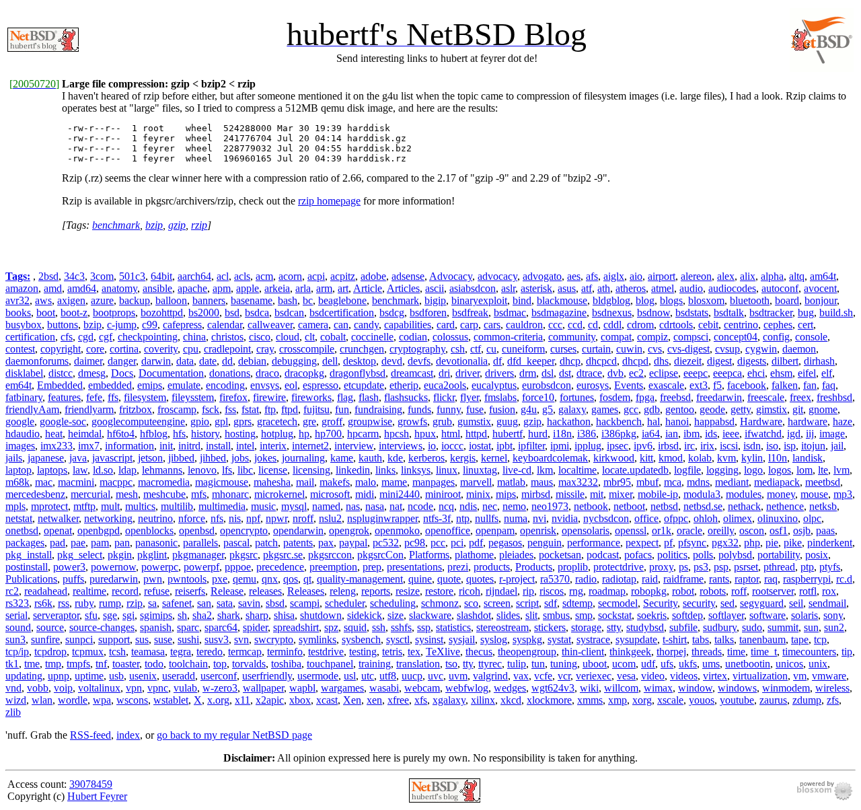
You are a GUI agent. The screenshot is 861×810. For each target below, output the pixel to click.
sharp (257, 615)
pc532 (386, 542)
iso (772, 445)
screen (497, 603)
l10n (777, 458)
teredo (209, 651)
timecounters (809, 651)
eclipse (663, 373)
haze (842, 421)
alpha (772, 276)
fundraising (378, 409)
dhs (661, 361)
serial (16, 615)
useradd (178, 676)
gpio (199, 421)
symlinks (317, 639)
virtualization (760, 676)
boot (45, 312)
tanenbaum (762, 639)
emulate (183, 385)
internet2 (310, 445)
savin (249, 603)
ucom (624, 663)
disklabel (24, 373)
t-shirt (675, 639)
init (166, 445)
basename (251, 300)
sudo (752, 627)
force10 (538, 397)
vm (800, 676)
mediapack (777, 482)
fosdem (614, 397)
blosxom (706, 300)
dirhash (819, 361)
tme (32, 663)
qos (290, 579)
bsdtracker (770, 312)
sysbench (361, 639)
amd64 (81, 288)
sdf (550, 603)
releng (343, 591)
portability (778, 554)
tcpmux (88, 651)
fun (342, 409)
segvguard (762, 603)
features (64, 397)
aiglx (613, 276)
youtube (737, 700)
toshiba (286, 663)
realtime (89, 591)
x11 (242, 700)
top (220, 663)
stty (614, 627)
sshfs (401, 627)
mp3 (842, 494)
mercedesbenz (35, 494)
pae (78, 542)
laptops (52, 470)
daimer (88, 361)
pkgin (120, 554)
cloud (287, 336)
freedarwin (719, 397)
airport (661, 276)
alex (726, 276)
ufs (667, 663)
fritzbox (135, 409)
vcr (564, 676)
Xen (352, 700)
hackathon (569, 421)
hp (304, 433)
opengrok (349, 530)
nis (235, 518)
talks (724, 639)
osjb (802, 530)
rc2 (12, 591)
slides (508, 615)
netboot (629, 506)
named (326, 506)
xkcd (510, 700)
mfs (199, 494)
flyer (469, 397)
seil (796, 603)
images (20, 445)
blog (645, 300)
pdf (476, 542)
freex (800, 397)
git (797, 409)
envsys (264, 385)
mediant (732, 482)
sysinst (429, 639)
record (125, 591)
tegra (180, 651)
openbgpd (98, 530)
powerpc (159, 567)
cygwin (761, 349)
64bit (161, 276)
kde (395, 458)
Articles (403, 288)
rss (63, 603)
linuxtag (480, 470)
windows (737, 688)
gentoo (679, 409)
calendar (224, 324)
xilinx (483, 700)
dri (444, 373)
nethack (744, 506)
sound (18, 627)
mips (506, 494)
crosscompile (306, 349)
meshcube (164, 494)
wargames (342, 688)
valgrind (490, 676)
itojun (813, 445)
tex (414, 651)
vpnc (157, 688)
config (776, 336)
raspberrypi (807, 579)
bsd (232, 312)
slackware (430, 615)
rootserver (773, 591)
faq (828, 385)
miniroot (443, 494)
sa (152, 603)
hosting (240, 433)
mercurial (90, 494)
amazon (21, 288)
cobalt (333, 336)
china (194, 336)
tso (451, 663)
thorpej (671, 651)
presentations (414, 567)
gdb (652, 409)
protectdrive (618, 567)
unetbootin (747, 663)
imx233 (56, 445)
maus (542, 482)
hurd (538, 433)
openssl (630, 530)
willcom (621, 688)
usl (350, 676)
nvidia (565, 518)
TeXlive (443, 651)
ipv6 (643, 445)
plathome (474, 554)
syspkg (527, 639)
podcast (603, 554)
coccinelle (372, 336)
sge (110, 615)
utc (367, 676)
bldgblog (611, 300)
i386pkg (618, 433)
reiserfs (190, 591)
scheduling (393, 603)
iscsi (729, 445)
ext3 (698, 385)
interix (273, 445)
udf (648, 663)
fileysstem (193, 397)
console (811, 336)
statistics (453, 627)
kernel (494, 458)
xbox (300, 700)
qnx (270, 579)
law (80, 470)
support (114, 639)
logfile (687, 470)
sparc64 (220, 627)
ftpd (289, 409)
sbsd (275, 603)
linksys (415, 470)
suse (163, 639)
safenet (177, 603)
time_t (764, 651)
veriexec (593, 676)
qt (307, 579)
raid (650, 579)
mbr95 (617, 482)
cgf (105, 336)
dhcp (570, 361)
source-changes (102, 627)
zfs (833, 700)
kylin (752, 458)
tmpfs (78, 663)
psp (721, 567)
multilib (177, 506)
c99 (149, 324)
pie (771, 542)
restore (439, 591)
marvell (476, 482)
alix (747, 276)
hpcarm (363, 433)
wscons (132, 700)
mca (672, 482)
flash (369, 397)
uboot (595, 663)
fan (810, 385)
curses (563, 349)
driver (467, 373)
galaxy (572, 409)
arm (324, 288)
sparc (188, 627)
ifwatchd (763, 433)
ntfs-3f (437, 518)
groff (332, 421)
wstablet (170, 700)
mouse (814, 494)
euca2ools (445, 385)
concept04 (735, 336)
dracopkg (304, 373)
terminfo (285, 651)
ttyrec (490, 663)
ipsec (617, 445)
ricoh (469, 591)
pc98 (414, 542)
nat (395, 506)
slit (531, 615)
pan (122, 542)
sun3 (15, 639)
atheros (630, 288)
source (50, 627)
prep (372, 567)
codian (413, 336)
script (527, 603)
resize (408, 591)
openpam (495, 530)
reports (375, 591)
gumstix (474, 421)
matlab (511, 482)
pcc (437, 542)
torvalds (249, 663)
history (205, 433)
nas (353, 506)
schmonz (440, 603)
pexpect (642, 542)
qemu (244, 579)
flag (345, 397)
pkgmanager (198, 554)
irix (707, 445)
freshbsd (834, 397)
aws (43, 300)
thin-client (583, 651)
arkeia (277, 288)
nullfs (486, 518)
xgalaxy (449, 700)
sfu (91, 615)
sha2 (202, 615)
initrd (189, 445)
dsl (547, 373)
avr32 (17, 300)
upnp (58, 676)
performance (593, 542)
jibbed (181, 458)
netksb (823, 506)
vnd (13, 688)
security (699, 603)
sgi (128, 615)
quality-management (360, 579)
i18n (562, 433)
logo (753, 470)
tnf (101, 663)
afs (592, 276)
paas (825, 530)
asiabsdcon (472, 288)
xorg (642, 700)
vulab (185, 688)
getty (741, 409)
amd (53, 288)
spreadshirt (296, 627)
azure (102, 300)
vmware (829, 676)
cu (491, 349)
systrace (593, 639)
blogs (671, 300)
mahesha (272, 482)
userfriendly (267, 676)
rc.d (844, 579)
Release (227, 591)
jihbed (213, 458)
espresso (320, 385)
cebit (708, 324)
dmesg (92, 373)
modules (743, 494)
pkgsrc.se (283, 554)
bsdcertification (341, 312)
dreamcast (412, 373)
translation (418, 663)
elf (826, 373)
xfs (420, 700)
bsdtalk (729, 312)
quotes (480, 579)
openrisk (538, 530)
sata (225, 603)
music (263, 506)
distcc (60, 373)
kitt (646, 458)
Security (660, 603)
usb (116, 676)
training (375, 663)
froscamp (176, 409)
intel (245, 445)
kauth (370, 458)
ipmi (559, 445)
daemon (799, 349)
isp (790, 445)
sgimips (156, 615)
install (218, 445)
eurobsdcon (546, 385)
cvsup (727, 349)
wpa (102, 700)
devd (391, 361)
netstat (18, 518)
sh (182, 615)
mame (394, 482)
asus (567, 288)
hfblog (153, 433)
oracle (689, 530)
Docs (122, 373)
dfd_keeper (530, 361)
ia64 (651, 433)
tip (846, 651)
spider (255, 627)
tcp (820, 639)
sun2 (834, 627)
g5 (547, 409)
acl (223, 276)
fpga (645, 397)
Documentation (171, 373)
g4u (529, 409)
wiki (589, 688)
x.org (218, 700)
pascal (236, 542)
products (492, 567)
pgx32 (725, 542)
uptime (89, 676)
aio (636, 276)
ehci (756, 373)
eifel (807, 373)
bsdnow (653, 312)
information (129, 445)
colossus (450, 336)
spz (331, 627)
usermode (317, 676)
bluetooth (750, 300)
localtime (577, 470)
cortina (124, 349)
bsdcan (289, 312)
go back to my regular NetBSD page (234, 735)
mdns (698, 482)
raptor (747, 579)
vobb (37, 688)
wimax (658, 688)
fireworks (311, 397)
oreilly (721, 530)
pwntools (187, 579)
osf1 (779, 530)
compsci (690, 336)
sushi (188, 639)
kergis (463, 458)
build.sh (836, 312)
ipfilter (531, 445)
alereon (696, 276)
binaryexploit (479, 300)
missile (570, 494)
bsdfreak (470, 312)
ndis (468, 506)
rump (110, 603)
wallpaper (263, 688)
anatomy (119, 288)
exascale (666, 385)
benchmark (116, 225)
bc (308, 300)
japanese (46, 458)
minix (478, 494)
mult (110, 506)
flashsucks (406, 397)
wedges (510, 688)
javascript (112, 458)
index (128, 735)
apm (222, 288)
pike (793, 542)
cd (593, 324)
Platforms (429, 554)
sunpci (79, 639)
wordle (72, 700)
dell (330, 361)
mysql (294, 506)
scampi (305, 603)
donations (229, 373)
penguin (544, 542)
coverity (161, 349)
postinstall (26, 567)
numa (515, 518)
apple (247, 288)
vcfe (543, 676)
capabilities (407, 324)
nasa (374, 506)
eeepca (727, 373)
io (432, 445)
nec (489, 506)
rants (719, 579)
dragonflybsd (357, 373)
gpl (221, 421)
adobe (373, 276)
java (78, 458)
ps (683, 567)
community (571, 336)
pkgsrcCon (380, 554)
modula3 (701, 494)
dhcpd (635, 361)
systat (559, 639)
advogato (542, 276)
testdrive (326, 651)
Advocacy (450, 276)
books (18, 312)
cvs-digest (688, 349)
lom (804, 470)
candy (366, 324)
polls (703, 554)
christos (227, 336)
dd (227, 361)
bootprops (114, 312)
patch (266, 542)
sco (471, 603)
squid (355, 627)
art (343, 288)
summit (783, 627)
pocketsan (560, 554)
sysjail (462, 639)
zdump (806, 700)
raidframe (683, 579)
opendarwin (298, 530)
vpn (134, 688)
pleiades (516, 554)
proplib (573, 567)
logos (779, 470)
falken (785, 385)
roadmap (607, 591)
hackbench (619, 421)
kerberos (426, 458)
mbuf (647, 482)
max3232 (578, 482)
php (752, 542)
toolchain (188, 663)
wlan (42, 700)
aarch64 (194, 276)
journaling (303, 458)
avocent (820, 288)
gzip (177, 225)
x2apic (270, 700)
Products (533, 567)
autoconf (779, 288)
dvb (615, 373)
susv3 (216, 639)
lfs (227, 470)
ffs (113, 397)
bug (806, 312)
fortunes (577, 397)
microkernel (279, 494)
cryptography (417, 349)
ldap (127, 470)
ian (671, 433)
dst (565, 373)
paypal (353, 542)
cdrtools (676, 324)
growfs (412, 421)
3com (102, 276)
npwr (276, 518)
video (653, 676)
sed (727, 603)
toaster (125, 663)
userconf (218, 676)
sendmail (827, 603)
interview (353, 445)
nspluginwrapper (382, 518)
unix (818, 663)
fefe (94, 397)
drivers (499, 373)
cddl (612, 324)
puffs (73, 579)
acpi (316, 276)
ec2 (636, 373)
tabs (700, 639)
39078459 (90, 784)
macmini (76, 482)
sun (811, 627)
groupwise (370, 421)
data (185, 361)
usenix (143, 676)
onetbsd (21, 530)
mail (305, 482)
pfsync (692, 542)
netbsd (664, 506)
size (395, 615)
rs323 (17, 603)
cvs (655, 349)
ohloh (706, 518)
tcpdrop (50, 651)
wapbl (302, 688)
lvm (841, 470)
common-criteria (508, 336)
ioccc (452, 445)
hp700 (328, 433)
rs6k (43, 603)
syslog (493, 639)
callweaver (270, 324)
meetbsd (822, 482)
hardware (807, 421)
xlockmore (549, 700)
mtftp (84, 506)
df (497, 361)
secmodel (618, 603)
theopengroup (527, 651)
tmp (53, 663)
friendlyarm (89, 409)
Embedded (60, 385)
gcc (631, 409)
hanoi (677, 421)
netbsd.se (702, 506)
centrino (741, 324)
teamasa (148, 651)
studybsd (645, 627)
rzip (199, 225)
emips (149, 385)
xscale (670, 700)
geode (712, 409)
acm (264, 276)
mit (596, 494)
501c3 (132, 276)
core (95, 349)
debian (252, 361)
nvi (539, 518)
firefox (233, 397)
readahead (45, 591)
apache (192, 288)
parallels (200, 542)
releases (265, 591)
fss (230, 409)
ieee (730, 433)
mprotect (49, 506)
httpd (476, 433)
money (781, 494)
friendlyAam (32, 409)
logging (722, 470)
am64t (823, 276)
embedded (110, 385)
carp (469, 324)
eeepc (695, 373)
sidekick (364, 615)
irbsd (668, 445)
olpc (812, 518)
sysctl (398, 639)
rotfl (808, 591)
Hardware (761, 421)
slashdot (474, 615)
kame (341, 458)
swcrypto (273, 639)
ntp (463, 518)
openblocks (149, 530)
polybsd (735, 554)
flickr (444, 397)
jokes (265, 458)
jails (13, 458)
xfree (398, 700)
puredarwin (113, 579)
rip (528, 591)
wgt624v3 (552, 688)
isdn (752, 445)
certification (30, 336)
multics (140, 506)
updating (23, 676)
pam (100, 542)
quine (420, 579)
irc (689, 445)
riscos (551, 591)
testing (363, 651)
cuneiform (523, 349)
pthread (779, 567)
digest (719, 361)
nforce (191, 518)
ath (603, 288)
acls (242, 276)
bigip (435, 300)
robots (713, 591)
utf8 (387, 676)
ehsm (781, 373)
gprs (242, 421)
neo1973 (549, 506)
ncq (446, 506)
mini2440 (399, 494)
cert (805, 324)
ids (711, 433)
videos (684, 676)
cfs (67, 336)
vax (521, 676)
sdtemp (577, 603)
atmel (662, 288)
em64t (18, 385)
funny (449, 409)
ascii (434, 288)
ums (711, 663)
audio (691, 288)
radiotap (619, 579)
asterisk (536, 288)
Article (367, 288)
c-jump (122, 324)
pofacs (638, 554)
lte (823, 470)
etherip (403, 385)
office (646, 518)
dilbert (785, 361)
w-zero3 (219, 688)
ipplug (587, 445)
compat (616, 336)
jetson (150, 458)
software (767, 615)
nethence (785, 506)
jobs (240, 458)
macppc (116, 482)
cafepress (182, 324)
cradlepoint (227, 349)
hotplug (277, 433)
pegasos (505, 542)
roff (739, 591)
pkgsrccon (330, 554)
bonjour (820, 300)
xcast (327, 700)
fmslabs (500, 397)
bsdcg (391, 312)
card (446, 324)
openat (58, 530)
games (604, 409)
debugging (294, 361)
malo (365, 482)
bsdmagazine (559, 312)
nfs (217, 518)
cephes (777, 324)
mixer (620, 494)
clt (310, 336)
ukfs (688, 663)
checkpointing (148, 336)
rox (829, 591)
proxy (661, 567)
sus (142, 639)
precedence (280, 567)
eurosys (592, 385)
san (204, 603)
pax (326, 542)
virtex (715, 676)
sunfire (45, 639)
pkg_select (79, 554)
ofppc (676, 518)
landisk (807, 458)
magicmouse (221, 482)
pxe (219, 579)
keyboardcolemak (550, 458)
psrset (746, 567)
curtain (596, 349)
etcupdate (364, 385)
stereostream (502, 627)
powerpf (201, 567)
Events (628, 385)
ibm (691, 433)
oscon (751, 530)
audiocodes (732, 288)
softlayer (726, 615)
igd (793, 433)
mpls (15, 506)
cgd (85, 336)
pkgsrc (243, 554)
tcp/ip (17, 651)
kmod (671, 458)
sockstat (615, 615)
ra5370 (555, 579)
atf (586, 288)
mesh (127, 494)
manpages (433, 482)
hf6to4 (121, 433)
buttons (62, 324)
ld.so (103, 470)
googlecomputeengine (138, 421)
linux (446, 470)
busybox (23, 324)
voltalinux (99, 688)
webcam (422, 688)
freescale (765, 397)
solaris (804, 615)
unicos (789, 663)
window (695, 688)
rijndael (501, 591)
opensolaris (585, 530)
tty (468, 663)
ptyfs (829, 567)
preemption (333, 567)
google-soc (63, 421)
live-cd (516, 470)
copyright (60, 349)
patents (298, 542)
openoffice (447, 530)
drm (527, 373)
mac (43, 482)
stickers (550, 627)
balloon (171, 300)
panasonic (156, 542)
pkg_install (28, 554)
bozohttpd (162, 312)
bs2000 (203, 312)
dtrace (589, 373)
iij (810, 433)
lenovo (202, 470)
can (341, 324)
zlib (13, 712)
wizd (15, 700)
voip (63, 688)
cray (265, 349)
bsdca (257, 312)
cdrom (640, 324)
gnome (823, 409)
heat (54, 433)
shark (228, 615)
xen (374, 700)
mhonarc (230, 494)
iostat (480, 445)
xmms (590, 700)
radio (586, 579)
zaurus (773, 700)
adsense (407, 276)
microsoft (330, 494)
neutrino (155, 518)
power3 (69, 567)
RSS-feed (90, 735)
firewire (269, 397)
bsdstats (691, 312)
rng (576, 591)
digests (751, 361)
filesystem (145, 397)
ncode (420, 506)
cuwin (629, 349)
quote (449, 579)
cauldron (524, 324)
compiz (652, 336)
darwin (156, 361)
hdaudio (22, 433)
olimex (737, 518)
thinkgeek (630, 651)
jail (837, 445)
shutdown (321, 615)
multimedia (222, 506)
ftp (270, 409)
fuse (475, 409)
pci (457, 542)
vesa (626, 676)
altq (796, 276)
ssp (423, 627)
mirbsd (535, 494)
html (450, 433)
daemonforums (37, 361)
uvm (458, 676)
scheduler (345, 603)
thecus (478, 651)
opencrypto (244, 530)
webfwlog (466, 688)
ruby (84, 603)
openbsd (197, 530)
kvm (726, 458)
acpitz (342, 276)
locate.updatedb (635, 470)
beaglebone (342, 300)
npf (253, 518)
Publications (31, 579)
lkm (545, 470)
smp (584, 615)
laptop (18, 470)
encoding (225, 385)
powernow (113, 567)
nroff (303, 518)
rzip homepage (329, 201)
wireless (832, 688)
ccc (555, 324)
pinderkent (829, 542)
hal (653, 421)
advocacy (497, 276)
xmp (617, 700)
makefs (335, 482)
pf (668, 542)
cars (492, 324)
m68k (17, 482)
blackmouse (562, 300)
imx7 (89, 445)
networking (108, 518)
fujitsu (316, 409)
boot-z (74, 312)
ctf (475, 349)
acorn (290, 276)
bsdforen (428, 312)
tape (800, 639)
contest (20, 349)
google (19, 421)
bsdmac (510, 312)
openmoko (397, 530)
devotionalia (462, 361)
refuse (157, 591)
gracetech (277, 421)
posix (816, 554)
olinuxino (777, 518)
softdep (687, 615)
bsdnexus (612, 312)
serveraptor (56, 615)
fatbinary (23, 397)
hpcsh (396, 433)
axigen (71, 300)
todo (154, 663)
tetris (392, 651)
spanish (156, 627)
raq (771, 579)
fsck (210, 409)
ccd (575, 324)
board (787, 300)
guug (507, 421)
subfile (683, 627)
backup (134, 300)
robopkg (649, 591)
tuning (563, 663)
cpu (190, 349)
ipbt (504, 445)
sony (833, 615)
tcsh (117, 651)
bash (287, 300)
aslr (508, 288)
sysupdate (636, 639)
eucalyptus (494, 385)
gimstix (771, 409)
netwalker (58, 518)
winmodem (786, 688)
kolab (700, 458)
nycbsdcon (606, 518)
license (272, 470)
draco (267, 373)
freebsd (675, 397)
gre (309, 421)
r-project (517, 579)
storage (586, 627)
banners (208, 300)
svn (241, 639)
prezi (457, 567)
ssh (378, 627)
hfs (179, 433)
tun (538, 663)
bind (522, 300)
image (832, 433)
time (736, 651)
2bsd (48, 276)
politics (672, 554)
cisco (259, 336)
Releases (305, 591)
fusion (502, 409)
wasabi (384, 688)
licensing (311, 470)
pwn (152, 579)
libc (245, 470)
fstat (250, 409)
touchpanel (330, 663)
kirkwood (613, 458)
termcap (245, 651)
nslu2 (330, 518)
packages (24, 542)
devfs (419, 361)
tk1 (12, 663)
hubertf (507, 433)
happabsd (714, 421)
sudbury (720, 627)
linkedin (353, 470)
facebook (746, 385)
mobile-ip (658, 494)
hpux (425, 433)
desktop (359, 361)
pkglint (152, 554)
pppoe (238, 567)
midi (364, 494)
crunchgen (362, 349)
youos (701, 700)
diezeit (688, 361)
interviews (400, 445)
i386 (586, 433)
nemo (514, 506)
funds (419, 409)
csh (458, 349)
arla (303, 288)
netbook (591, 506)
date (208, 361)
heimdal (85, 433)
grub (442, 421)
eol (291, 385)
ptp (807, 567)
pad (57, 542)
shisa (284, 615)
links (385, 470)
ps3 (701, 567)
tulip (516, 663)
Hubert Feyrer (97, 796)
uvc (435, 676)
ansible (157, 288)
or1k (661, 530)
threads (706, 651)
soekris (652, 615)
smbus (556, 615)
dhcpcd (601, 361)
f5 (717, 385)
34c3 (74, 276)
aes (574, 276)
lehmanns (162, 470)
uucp (412, 676)
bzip (154, 225)
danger (122, 361)
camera (313, 324)
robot (683, 591)
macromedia (164, 482)
